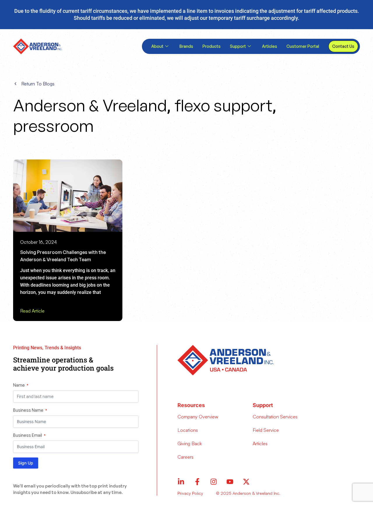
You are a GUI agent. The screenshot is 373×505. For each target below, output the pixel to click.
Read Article (32, 311)
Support (238, 46)
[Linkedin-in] (180, 481)
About (157, 46)
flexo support (223, 105)
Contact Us (343, 46)
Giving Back (189, 443)
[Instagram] (213, 481)
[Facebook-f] (197, 481)
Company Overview (197, 417)
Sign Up (25, 462)
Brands (186, 46)
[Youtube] (229, 481)
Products (212, 46)
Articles (269, 46)
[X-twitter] (246, 481)
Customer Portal (302, 46)
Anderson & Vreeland (90, 105)
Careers (185, 457)
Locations (187, 430)
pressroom (53, 125)
